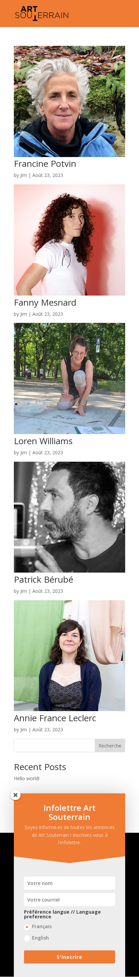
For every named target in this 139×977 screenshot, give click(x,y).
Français (42, 926)
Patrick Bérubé (43, 579)
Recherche (110, 745)
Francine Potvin (45, 163)
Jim (23, 175)
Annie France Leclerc (55, 718)
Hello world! (26, 778)
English (40, 938)
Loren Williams (43, 441)
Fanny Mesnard (45, 302)
